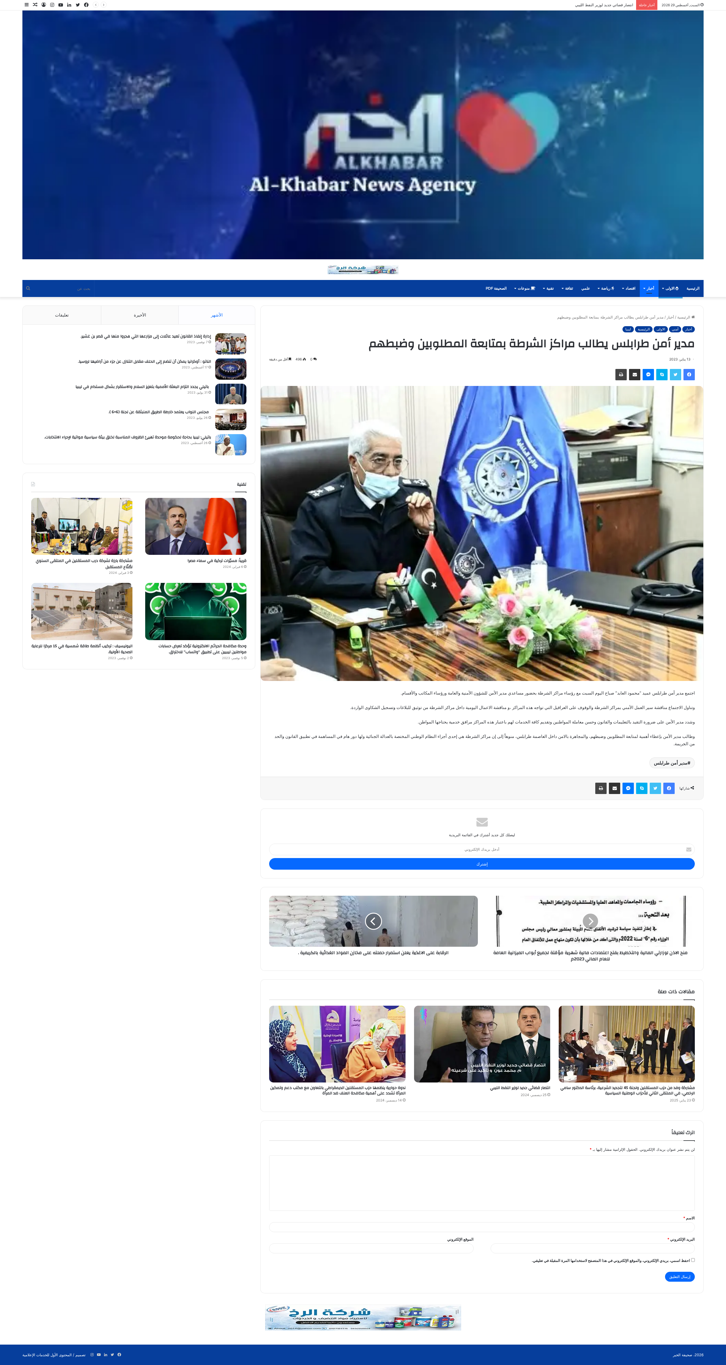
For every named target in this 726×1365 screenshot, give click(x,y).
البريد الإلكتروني (681, 1239)
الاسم (689, 1218)
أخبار (650, 288)
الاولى (671, 288)
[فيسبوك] (689, 374)
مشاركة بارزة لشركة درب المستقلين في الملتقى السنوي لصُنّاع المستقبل (84, 564)
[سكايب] (662, 374)
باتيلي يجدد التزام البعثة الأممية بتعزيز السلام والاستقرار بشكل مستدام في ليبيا (143, 386)
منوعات (524, 288)
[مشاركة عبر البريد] (634, 374)
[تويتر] (675, 374)
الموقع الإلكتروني (460, 1239)
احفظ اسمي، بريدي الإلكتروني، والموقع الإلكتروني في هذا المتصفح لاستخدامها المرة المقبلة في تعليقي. (611, 1260)
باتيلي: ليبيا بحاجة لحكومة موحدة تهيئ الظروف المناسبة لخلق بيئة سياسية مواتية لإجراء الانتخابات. (126, 437)
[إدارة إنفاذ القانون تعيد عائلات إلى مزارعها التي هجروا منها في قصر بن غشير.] (230, 343)
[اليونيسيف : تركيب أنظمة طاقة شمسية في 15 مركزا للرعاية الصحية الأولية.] (81, 611)
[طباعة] (621, 374)
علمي (585, 288)
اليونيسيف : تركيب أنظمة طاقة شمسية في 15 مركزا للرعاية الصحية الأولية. (81, 649)
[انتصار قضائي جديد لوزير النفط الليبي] (482, 1044)
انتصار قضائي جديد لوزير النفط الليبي (520, 1088)
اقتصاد (631, 288)
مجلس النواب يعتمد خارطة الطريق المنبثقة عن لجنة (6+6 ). (160, 412)
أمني (675, 329)
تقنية (550, 288)
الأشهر (217, 315)
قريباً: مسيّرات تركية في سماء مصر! (216, 560)
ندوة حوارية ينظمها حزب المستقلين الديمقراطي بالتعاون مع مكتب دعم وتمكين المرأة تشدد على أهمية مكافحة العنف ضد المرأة (533, 5)
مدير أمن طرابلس (670, 763)
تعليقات (62, 315)
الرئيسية (693, 288)
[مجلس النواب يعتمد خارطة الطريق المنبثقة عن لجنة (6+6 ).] (230, 419)
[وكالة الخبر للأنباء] (363, 134)
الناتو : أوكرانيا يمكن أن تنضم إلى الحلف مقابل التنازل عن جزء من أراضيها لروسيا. (144, 361)
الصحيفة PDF (496, 288)
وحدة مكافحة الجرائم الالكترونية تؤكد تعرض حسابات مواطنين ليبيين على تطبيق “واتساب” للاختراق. (202, 649)
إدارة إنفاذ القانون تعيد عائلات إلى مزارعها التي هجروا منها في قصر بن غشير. (146, 336)
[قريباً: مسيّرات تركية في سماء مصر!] (195, 526)
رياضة (606, 288)
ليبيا (628, 329)
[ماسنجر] (648, 374)
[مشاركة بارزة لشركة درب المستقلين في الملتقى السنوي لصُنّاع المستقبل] (81, 526)
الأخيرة (140, 315)
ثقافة (569, 288)
